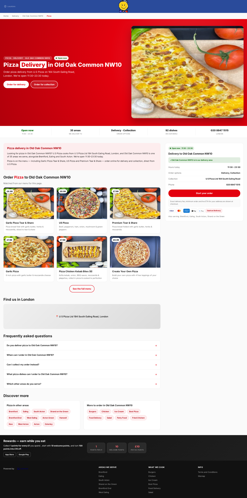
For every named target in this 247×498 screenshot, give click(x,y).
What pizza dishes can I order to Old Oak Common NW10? (37, 374)
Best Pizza (133, 411)
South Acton (39, 411)
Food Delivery (95, 418)
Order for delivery (16, 84)
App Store (9, 454)
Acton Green (48, 418)
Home (5, 16)
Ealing (25, 411)
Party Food (122, 418)
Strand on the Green (59, 411)
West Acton (23, 424)
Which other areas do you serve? (24, 384)
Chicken (105, 411)
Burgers (92, 411)
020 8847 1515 (220, 130)
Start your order (204, 193)
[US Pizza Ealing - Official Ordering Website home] (123, 6)
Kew (11, 424)
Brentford (13, 411)
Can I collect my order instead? (23, 364)
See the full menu (82, 288)
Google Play (24, 454)
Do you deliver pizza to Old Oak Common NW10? (32, 345)
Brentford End (15, 418)
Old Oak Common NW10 (32, 16)
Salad (109, 418)
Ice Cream (119, 411)
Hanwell (63, 418)
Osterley (49, 424)
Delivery (15, 16)
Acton (36, 424)
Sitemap (201, 476)
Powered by (8, 468)
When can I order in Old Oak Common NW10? (30, 355)
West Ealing (32, 418)
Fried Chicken (138, 418)
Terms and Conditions (207, 472)
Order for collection (44, 84)
